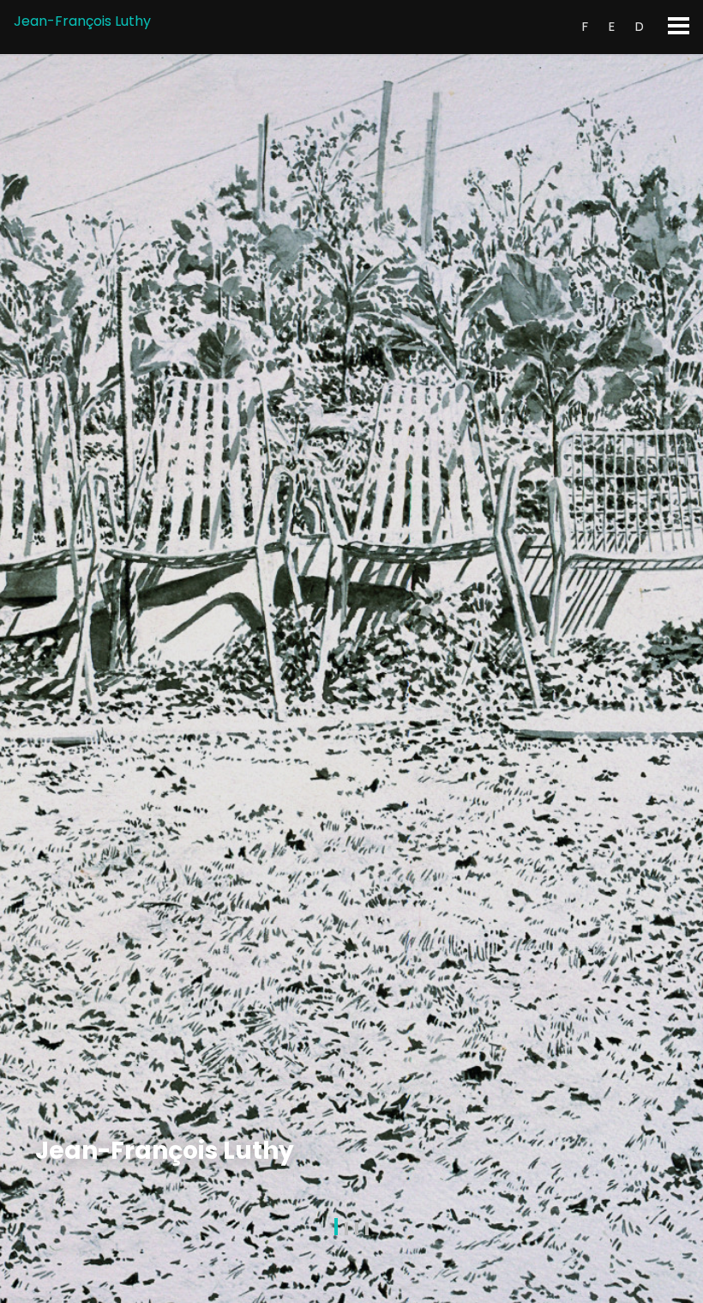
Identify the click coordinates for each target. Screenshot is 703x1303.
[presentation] (18, 679)
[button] (336, 1229)
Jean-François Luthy (82, 21)
